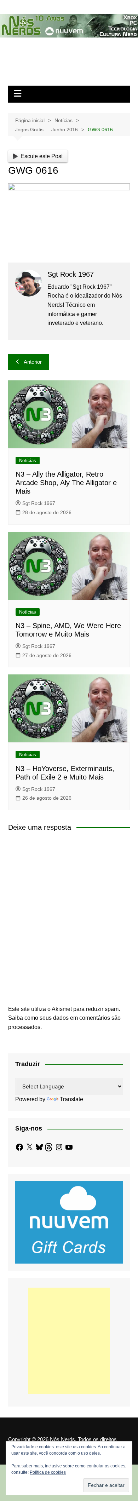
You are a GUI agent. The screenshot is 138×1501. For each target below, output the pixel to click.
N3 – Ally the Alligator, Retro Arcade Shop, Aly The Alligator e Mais (66, 482)
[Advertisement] (69, 1341)
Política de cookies (48, 1472)
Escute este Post (42, 156)
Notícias (27, 460)
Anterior (33, 362)
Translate (71, 1099)
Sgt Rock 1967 (38, 503)
